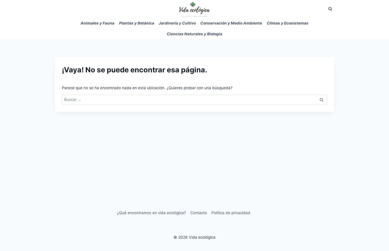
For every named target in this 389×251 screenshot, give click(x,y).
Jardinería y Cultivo (177, 23)
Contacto (198, 213)
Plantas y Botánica (136, 23)
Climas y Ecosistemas (287, 23)
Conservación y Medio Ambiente (231, 23)
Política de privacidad (230, 213)
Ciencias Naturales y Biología (194, 34)
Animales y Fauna (97, 23)
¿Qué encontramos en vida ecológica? (151, 213)
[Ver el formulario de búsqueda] (330, 9)
